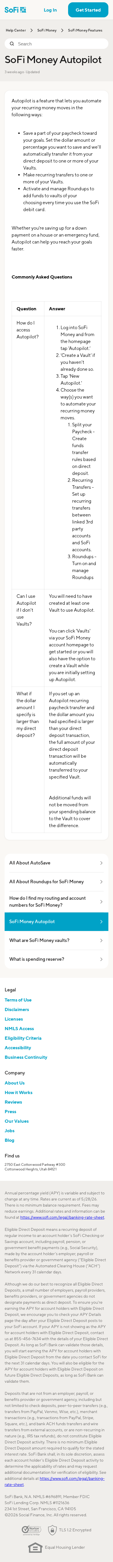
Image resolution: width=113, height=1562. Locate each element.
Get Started (88, 10)
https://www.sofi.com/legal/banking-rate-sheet (62, 1217)
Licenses (14, 1019)
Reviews (13, 1102)
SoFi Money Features (85, 30)
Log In (50, 10)
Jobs (9, 1130)
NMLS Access (19, 1028)
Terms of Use (18, 1000)
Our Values (17, 1121)
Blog (9, 1140)
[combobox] (61, 43)
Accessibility (18, 1047)
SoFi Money (47, 30)
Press (10, 1111)
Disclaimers (17, 1009)
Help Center (16, 30)
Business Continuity (26, 1057)
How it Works (18, 1092)
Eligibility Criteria (23, 1038)
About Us (15, 1083)
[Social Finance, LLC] (15, 10)
